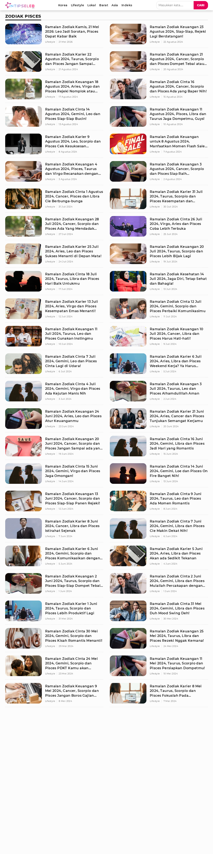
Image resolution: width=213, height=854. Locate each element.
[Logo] (20, 5)
